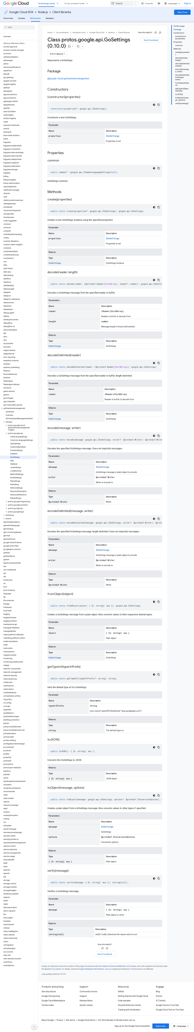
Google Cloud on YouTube (167, 1005)
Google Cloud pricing (51, 996)
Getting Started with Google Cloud (133, 996)
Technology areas (46, 3)
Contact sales (48, 1005)
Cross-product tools (74, 3)
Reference (35, 18)
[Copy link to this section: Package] (63, 71)
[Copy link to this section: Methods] (65, 192)
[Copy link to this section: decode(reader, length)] (80, 272)
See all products (49, 991)
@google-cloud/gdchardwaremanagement (68, 78)
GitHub (121, 991)
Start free (182, 12)
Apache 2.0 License (53, 969)
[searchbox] (19, 27)
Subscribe (161, 1026)
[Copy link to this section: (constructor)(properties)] (83, 97)
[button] (18, 408)
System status (86, 1005)
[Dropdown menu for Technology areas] (58, 3)
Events (159, 996)
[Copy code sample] (158, 104)
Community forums (88, 991)
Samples (50, 18)
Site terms (70, 1020)
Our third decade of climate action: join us (116, 1020)
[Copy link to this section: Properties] (67, 153)
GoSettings (55, 263)
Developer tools (78, 32)
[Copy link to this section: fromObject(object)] (76, 594)
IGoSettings (112, 136)
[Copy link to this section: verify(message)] (71, 871)
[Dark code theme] (154, 104)
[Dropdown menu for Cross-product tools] (88, 3)
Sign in (187, 3)
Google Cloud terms (86, 1020)
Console (149, 3)
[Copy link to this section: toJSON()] (62, 739)
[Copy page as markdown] (78, 46)
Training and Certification (129, 1010)
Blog (158, 991)
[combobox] (124, 3)
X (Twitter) (161, 1000)
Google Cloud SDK (21, 12)
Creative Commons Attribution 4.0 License (119, 966)
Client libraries (61, 12)
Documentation (62, 32)
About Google (48, 1020)
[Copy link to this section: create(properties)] (75, 199)
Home (49, 32)
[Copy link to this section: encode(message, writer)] (83, 428)
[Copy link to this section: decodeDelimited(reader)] (83, 355)
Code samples (124, 1000)
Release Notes (86, 1000)
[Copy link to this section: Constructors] (72, 89)
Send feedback (151, 40)
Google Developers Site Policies (90, 969)
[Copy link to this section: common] (62, 160)
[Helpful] (156, 32)
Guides (21, 18)
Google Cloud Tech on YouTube (170, 1010)
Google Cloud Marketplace (53, 1000)
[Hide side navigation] (34, 1027)
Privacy (60, 1020)
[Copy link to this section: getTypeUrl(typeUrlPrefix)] (83, 667)
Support (83, 996)
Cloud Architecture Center (129, 1005)
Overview (8, 18)
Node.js (43, 12)
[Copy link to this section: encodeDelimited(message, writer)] (96, 511)
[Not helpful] (160, 32)
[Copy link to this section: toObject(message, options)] (87, 788)
